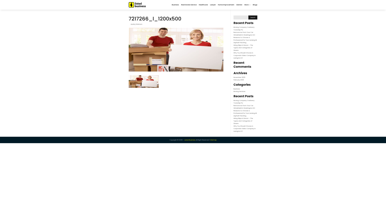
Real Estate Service (189, 5)
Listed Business (190, 140)
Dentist (239, 5)
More (246, 5)
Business (175, 5)
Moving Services (239, 91)
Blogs (255, 5)
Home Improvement (226, 5)
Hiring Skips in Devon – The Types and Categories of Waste (243, 47)
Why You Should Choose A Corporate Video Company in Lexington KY (245, 55)
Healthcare (203, 5)
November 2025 (239, 77)
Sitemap (213, 140)
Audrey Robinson (136, 24)
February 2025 (239, 80)
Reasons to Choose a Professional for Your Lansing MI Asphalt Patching (245, 40)
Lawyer (213, 5)
